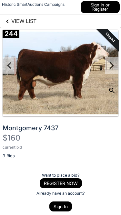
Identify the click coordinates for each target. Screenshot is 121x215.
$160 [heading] (11, 137)
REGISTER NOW (61, 183)
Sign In (61, 206)
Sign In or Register (100, 7)
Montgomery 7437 (30, 128)
